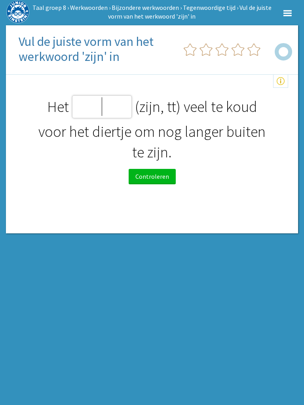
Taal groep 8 (49, 7)
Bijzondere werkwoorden (145, 7)
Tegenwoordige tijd (209, 7)
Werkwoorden (89, 7)
